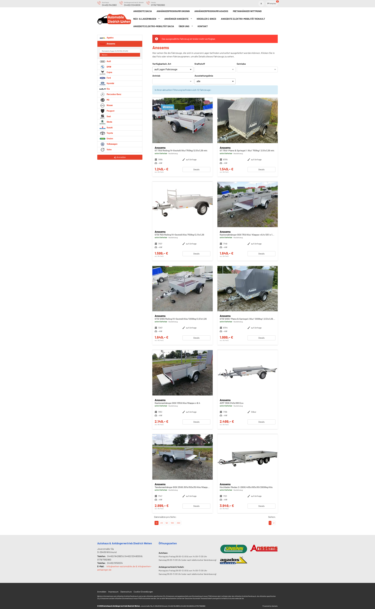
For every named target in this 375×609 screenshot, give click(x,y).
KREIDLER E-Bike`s (206, 18)
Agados (110, 37)
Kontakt (203, 26)
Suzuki (109, 127)
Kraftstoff (200, 63)
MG (107, 100)
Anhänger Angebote (176, 18)
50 (167, 523)
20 (161, 523)
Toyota (109, 133)
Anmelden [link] (121, 157)
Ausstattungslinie (204, 75)
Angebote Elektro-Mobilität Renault (243, 18)
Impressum (113, 591)
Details (196, 169)
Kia (108, 89)
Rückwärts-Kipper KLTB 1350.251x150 (115, 51)
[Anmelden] (261, 4)
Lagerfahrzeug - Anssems (182, 137)
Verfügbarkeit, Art (161, 63)
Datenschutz (126, 591)
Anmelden (101, 591)
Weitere (104, 55)
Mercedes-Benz (113, 94)
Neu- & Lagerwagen (144, 18)
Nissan (109, 105)
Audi (108, 61)
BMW (108, 67)
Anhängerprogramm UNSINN (173, 11)
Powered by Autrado (270, 606)
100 (172, 523)
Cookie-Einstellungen (143, 591)
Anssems (110, 43)
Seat (108, 116)
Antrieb (156, 75)
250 (178, 523)
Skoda (109, 122)
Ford (108, 78)
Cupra (109, 72)
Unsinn (109, 138)
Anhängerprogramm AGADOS (211, 11)
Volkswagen (111, 144)
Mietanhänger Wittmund (247, 11)
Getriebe (241, 63)
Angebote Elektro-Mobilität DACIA (153, 26)
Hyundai (110, 83)
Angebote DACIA (142, 11)
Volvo (109, 149)
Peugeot (110, 111)
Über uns (184, 26)
